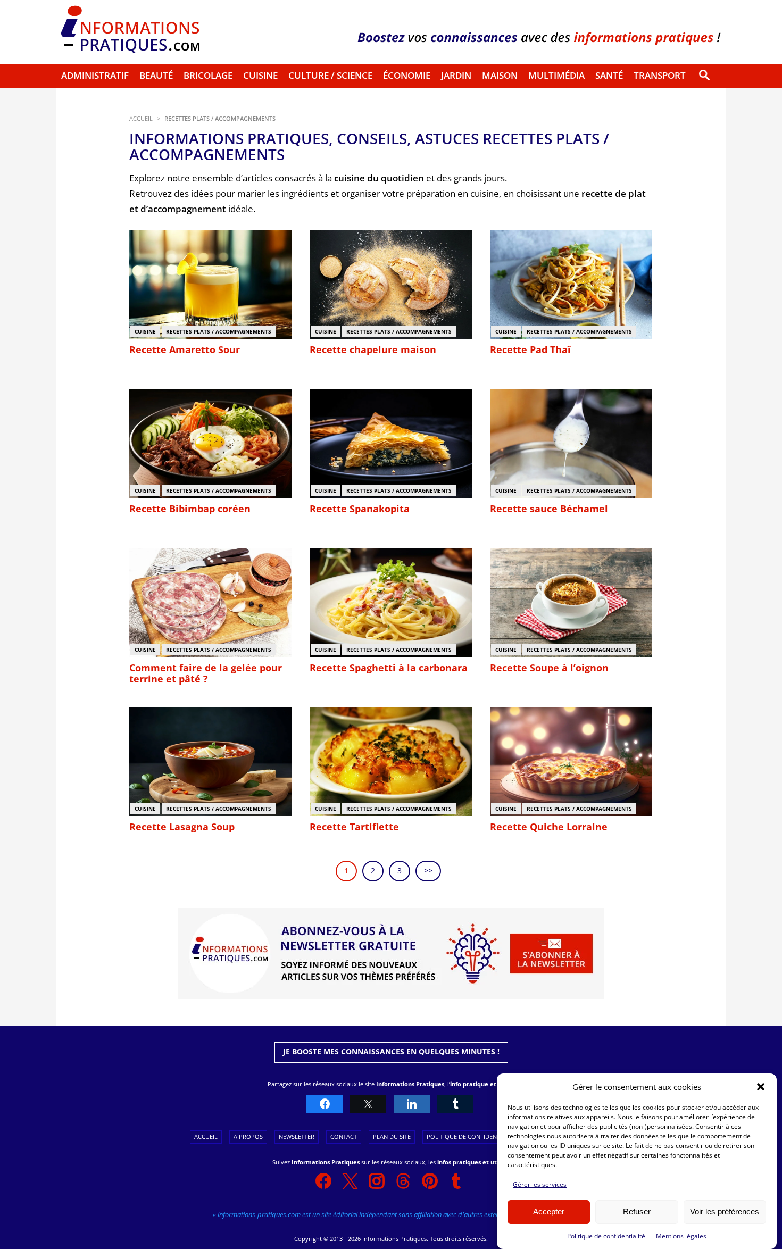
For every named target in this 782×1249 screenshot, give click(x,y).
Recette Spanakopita (360, 508)
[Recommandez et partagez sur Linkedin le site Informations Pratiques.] (411, 1104)
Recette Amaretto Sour (184, 349)
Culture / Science (330, 75)
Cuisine (260, 75)
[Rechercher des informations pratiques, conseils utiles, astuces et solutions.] (704, 76)
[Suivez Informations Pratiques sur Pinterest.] (429, 1181)
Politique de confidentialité (606, 1235)
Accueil (206, 1136)
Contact (343, 1136)
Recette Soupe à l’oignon (549, 667)
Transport (660, 75)
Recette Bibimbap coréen (190, 508)
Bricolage (208, 75)
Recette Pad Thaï (530, 349)
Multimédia (556, 75)
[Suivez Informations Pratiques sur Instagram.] (376, 1181)
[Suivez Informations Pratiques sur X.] (350, 1181)
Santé (609, 75)
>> (428, 870)
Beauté (156, 75)
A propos (248, 1136)
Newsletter (296, 1136)
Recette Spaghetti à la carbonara (389, 667)
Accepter (548, 1212)
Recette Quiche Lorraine (549, 826)
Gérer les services (540, 1184)
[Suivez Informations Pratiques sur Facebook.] (323, 1181)
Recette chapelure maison (373, 349)
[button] (760, 1086)
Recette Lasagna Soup (182, 826)
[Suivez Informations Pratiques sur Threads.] (403, 1181)
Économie (406, 75)
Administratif (95, 75)
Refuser (637, 1212)
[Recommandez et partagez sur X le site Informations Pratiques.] (368, 1104)
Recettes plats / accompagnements (218, 331)
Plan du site (392, 1136)
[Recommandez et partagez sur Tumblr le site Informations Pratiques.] (455, 1104)
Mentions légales (681, 1235)
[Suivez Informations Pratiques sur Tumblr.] (456, 1181)
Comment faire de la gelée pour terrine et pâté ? (205, 673)
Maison (500, 75)
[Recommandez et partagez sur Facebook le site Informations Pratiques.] (324, 1104)
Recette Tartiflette (354, 826)
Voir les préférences (724, 1212)
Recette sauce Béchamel (549, 508)
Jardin (456, 75)
